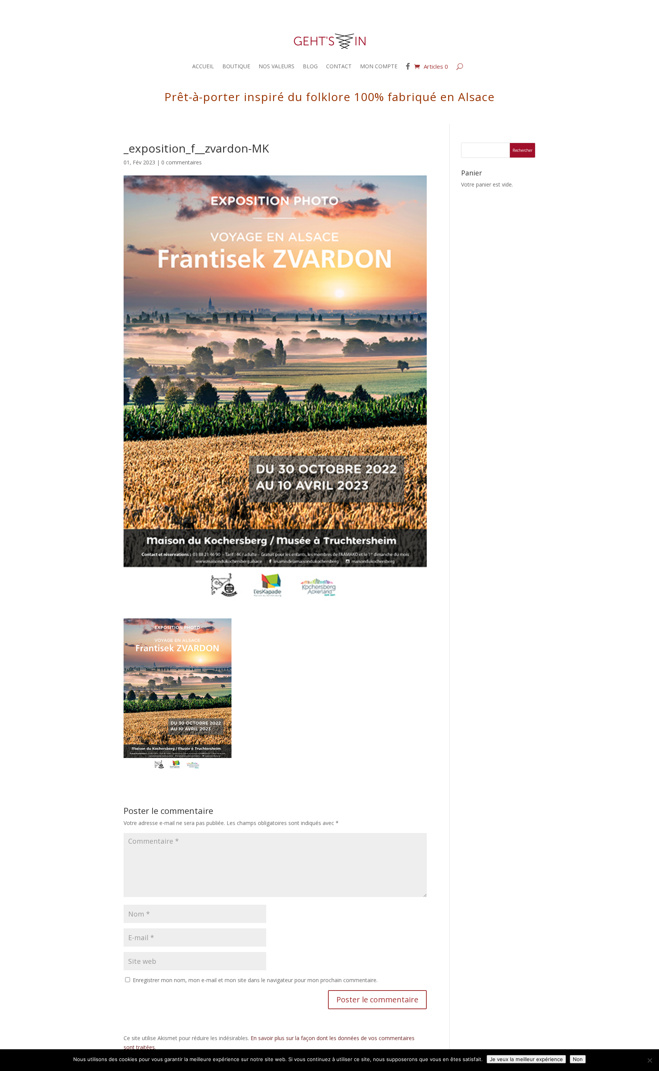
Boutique (236, 66)
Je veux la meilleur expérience (526, 1059)
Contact (339, 66)
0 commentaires (181, 162)
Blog (310, 66)
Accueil (203, 66)
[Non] (649, 1060)
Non (578, 1059)
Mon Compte (378, 66)
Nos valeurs (276, 66)
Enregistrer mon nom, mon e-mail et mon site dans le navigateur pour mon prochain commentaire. (255, 980)
